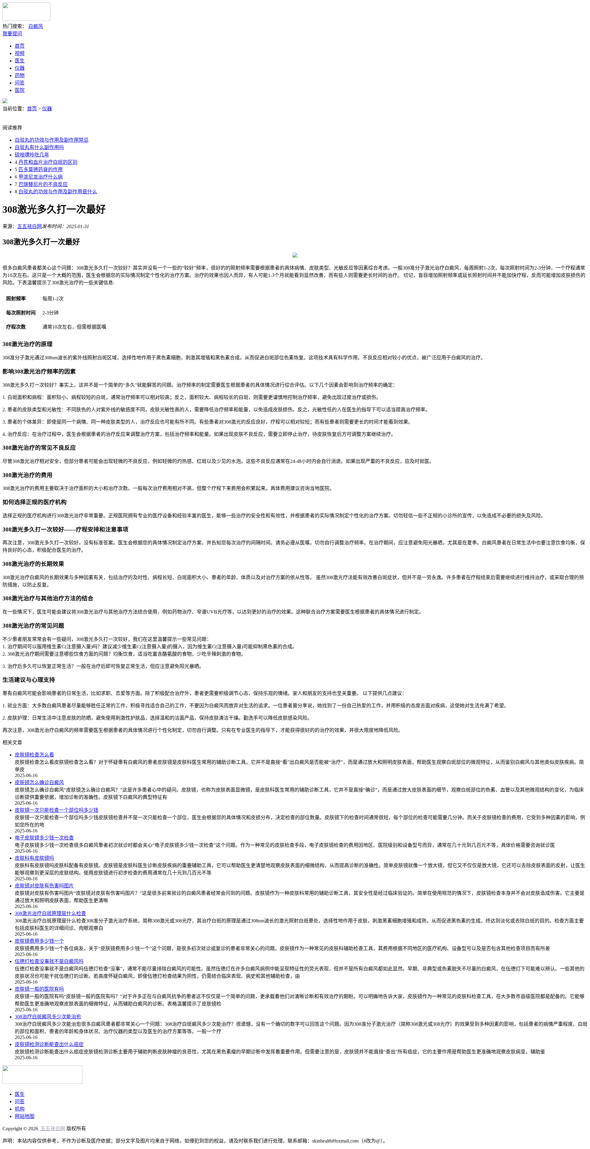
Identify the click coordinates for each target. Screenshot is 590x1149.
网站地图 (24, 1116)
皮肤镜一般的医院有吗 (39, 989)
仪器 (20, 68)
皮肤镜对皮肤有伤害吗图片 (44, 885)
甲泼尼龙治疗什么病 (40, 177)
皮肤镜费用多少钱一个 (39, 941)
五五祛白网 (29, 226)
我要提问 (12, 33)
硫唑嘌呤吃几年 (32, 154)
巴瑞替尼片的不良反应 (43, 184)
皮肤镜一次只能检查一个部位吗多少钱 (56, 810)
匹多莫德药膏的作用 (40, 169)
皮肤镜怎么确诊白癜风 (39, 782)
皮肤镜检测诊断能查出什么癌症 (49, 1044)
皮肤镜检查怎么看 (34, 754)
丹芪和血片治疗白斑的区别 (47, 162)
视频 (20, 53)
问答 (20, 82)
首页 (20, 46)
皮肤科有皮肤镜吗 (34, 858)
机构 (20, 1108)
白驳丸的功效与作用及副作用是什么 (57, 191)
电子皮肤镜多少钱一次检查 (44, 837)
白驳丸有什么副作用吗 (39, 147)
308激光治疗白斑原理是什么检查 (50, 913)
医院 (20, 90)
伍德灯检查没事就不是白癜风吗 (49, 961)
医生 (20, 60)
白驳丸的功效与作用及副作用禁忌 (51, 140)
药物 (20, 75)
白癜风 (35, 26)
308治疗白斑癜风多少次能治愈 (48, 1016)
